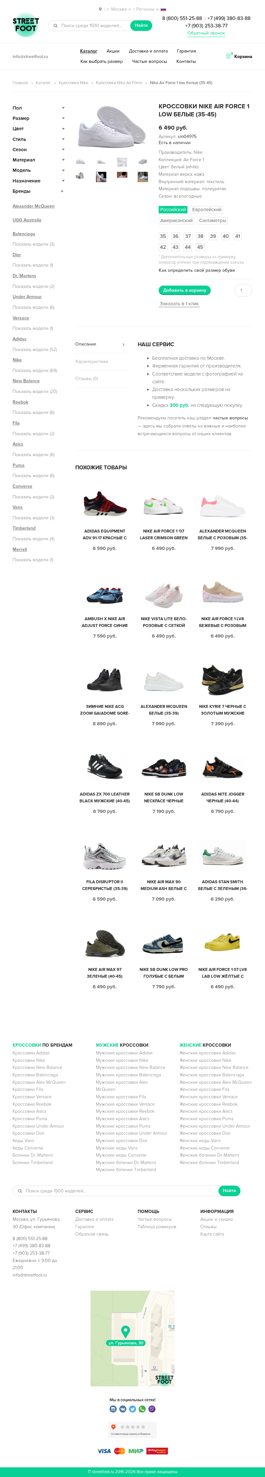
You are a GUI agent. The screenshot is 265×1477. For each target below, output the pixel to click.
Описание (85, 344)
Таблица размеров (157, 1226)
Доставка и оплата (148, 51)
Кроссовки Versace (32, 1097)
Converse (22, 486)
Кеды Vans (23, 1140)
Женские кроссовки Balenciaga (211, 1075)
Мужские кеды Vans (116, 1148)
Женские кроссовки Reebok (208, 1104)
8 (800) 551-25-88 (182, 18)
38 (200, 236)
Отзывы (208, 1226)
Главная (20, 82)
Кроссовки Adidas (31, 1053)
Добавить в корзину (184, 290)
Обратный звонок (206, 33)
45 (200, 247)
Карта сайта (212, 1234)
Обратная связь (92, 1234)
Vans (18, 507)
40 (226, 236)
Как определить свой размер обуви (197, 270)
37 (188, 236)
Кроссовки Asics (29, 1111)
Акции (113, 51)
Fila (16, 423)
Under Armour (27, 296)
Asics (18, 444)
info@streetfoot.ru (30, 56)
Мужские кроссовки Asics (122, 1118)
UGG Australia (27, 220)
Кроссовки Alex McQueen (39, 1082)
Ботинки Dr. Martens (33, 1155)
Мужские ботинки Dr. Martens (126, 1162)
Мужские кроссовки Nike (122, 1060)
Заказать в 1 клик (179, 304)
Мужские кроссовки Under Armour (131, 1133)
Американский (176, 220)
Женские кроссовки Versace (208, 1097)
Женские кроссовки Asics (205, 1111)
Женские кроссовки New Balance (214, 1067)
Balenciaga (24, 234)
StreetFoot (26, 25)
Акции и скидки (216, 1219)
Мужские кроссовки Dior (121, 1140)
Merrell (20, 549)
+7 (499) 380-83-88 (228, 18)
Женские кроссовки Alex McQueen (215, 1082)
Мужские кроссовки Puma (123, 1126)
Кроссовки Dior (28, 1133)
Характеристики (91, 361)
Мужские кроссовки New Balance (130, 1067)
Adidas (19, 339)
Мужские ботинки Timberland (126, 1169)
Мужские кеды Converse (121, 1155)
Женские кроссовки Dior (204, 1133)
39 (213, 236)
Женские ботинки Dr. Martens (209, 1155)
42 (163, 247)
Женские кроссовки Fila (204, 1089)
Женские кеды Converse (204, 1148)
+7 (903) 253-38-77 (206, 26)
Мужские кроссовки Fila (121, 1097)
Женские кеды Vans (199, 1140)
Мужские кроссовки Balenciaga (128, 1075)
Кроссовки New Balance (37, 1067)
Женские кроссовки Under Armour (214, 1126)
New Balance (26, 381)
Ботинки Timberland (33, 1162)
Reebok (20, 402)
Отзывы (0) (86, 378)
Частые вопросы (149, 61)
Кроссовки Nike (73, 82)
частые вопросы (230, 418)
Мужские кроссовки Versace (125, 1104)
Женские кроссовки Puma (206, 1118)
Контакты (186, 61)
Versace (21, 318)
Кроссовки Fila (28, 1089)
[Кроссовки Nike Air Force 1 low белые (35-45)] (111, 126)
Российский (173, 209)
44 (188, 247)
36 (176, 236)
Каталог (88, 51)
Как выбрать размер (101, 61)
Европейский (206, 209)
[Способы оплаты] (132, 1453)
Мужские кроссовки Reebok (125, 1111)
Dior (17, 255)
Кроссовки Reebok (32, 1104)
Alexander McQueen (34, 206)
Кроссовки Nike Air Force (119, 82)
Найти (141, 25)
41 (237, 236)
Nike (17, 360)
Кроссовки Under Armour (38, 1126)
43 (175, 247)
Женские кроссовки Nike (205, 1060)
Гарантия (186, 51)
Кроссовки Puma (30, 1118)
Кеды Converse (28, 1148)
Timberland (24, 528)
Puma (19, 465)
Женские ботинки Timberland (209, 1162)
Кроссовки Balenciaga (35, 1075)
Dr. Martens (24, 276)
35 (163, 236)
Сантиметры (212, 220)
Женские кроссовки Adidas (207, 1053)
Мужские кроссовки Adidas (124, 1053)
